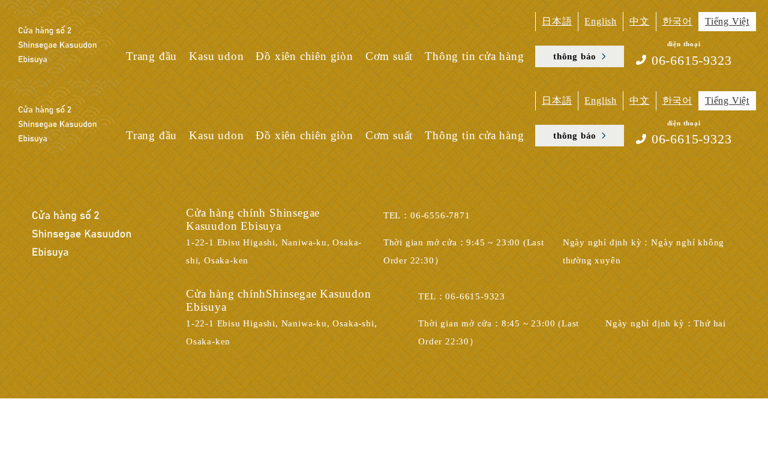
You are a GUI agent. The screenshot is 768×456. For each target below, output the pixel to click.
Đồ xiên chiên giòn (304, 56)
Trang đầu (151, 56)
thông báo (574, 56)
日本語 (557, 21)
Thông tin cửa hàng (474, 56)
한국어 (677, 21)
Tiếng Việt (727, 21)
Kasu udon (216, 56)
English (600, 21)
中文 (639, 21)
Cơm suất (389, 56)
